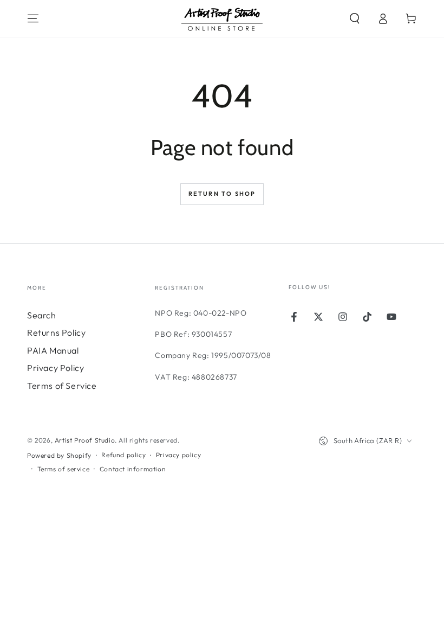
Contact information (133, 469)
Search (41, 315)
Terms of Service (62, 385)
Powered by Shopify (59, 455)
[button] (355, 18)
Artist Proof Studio (85, 440)
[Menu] (33, 18)
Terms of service (63, 469)
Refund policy (123, 455)
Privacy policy (178, 455)
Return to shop (222, 193)
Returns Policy (56, 332)
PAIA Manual (53, 350)
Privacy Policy (55, 367)
